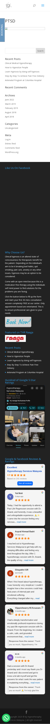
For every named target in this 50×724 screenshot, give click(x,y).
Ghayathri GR (21, 570)
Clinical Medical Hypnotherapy (18, 63)
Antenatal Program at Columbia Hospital (23, 80)
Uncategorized (11, 128)
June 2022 (9, 99)
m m (17, 654)
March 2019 (10, 104)
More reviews (25, 696)
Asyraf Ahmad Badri (25, 531)
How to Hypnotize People (16, 67)
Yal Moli (19, 493)
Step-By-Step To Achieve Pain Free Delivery (24, 76)
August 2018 (10, 112)
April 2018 (9, 116)
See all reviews (25, 483)
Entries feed (10, 143)
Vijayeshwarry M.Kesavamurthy (29, 608)
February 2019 (11, 108)
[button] (6, 718)
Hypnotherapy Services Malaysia (24, 471)
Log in (8, 139)
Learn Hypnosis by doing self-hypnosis (22, 71)
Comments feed (12, 148)
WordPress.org (11, 152)
